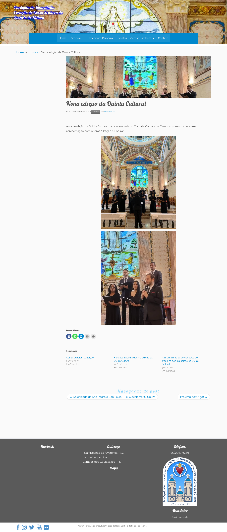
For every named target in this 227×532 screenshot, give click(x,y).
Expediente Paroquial (101, 38)
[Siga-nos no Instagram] (25, 527)
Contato (163, 38)
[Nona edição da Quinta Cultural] (138, 77)
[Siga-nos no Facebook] (19, 527)
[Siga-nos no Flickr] (47, 527)
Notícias (32, 52)
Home (62, 38)
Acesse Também (140, 38)
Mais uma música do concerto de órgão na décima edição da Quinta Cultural (180, 361)
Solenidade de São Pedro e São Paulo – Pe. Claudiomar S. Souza (112, 397)
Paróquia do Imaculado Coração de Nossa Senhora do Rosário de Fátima (116, 526)
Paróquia (75, 38)
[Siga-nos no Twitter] (33, 527)
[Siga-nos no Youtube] (40, 527)
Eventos (122, 38)
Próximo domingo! (193, 397)
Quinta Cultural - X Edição (80, 357)
